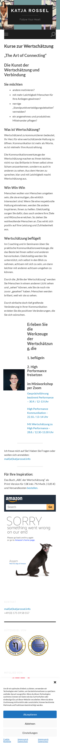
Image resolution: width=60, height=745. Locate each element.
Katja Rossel (30, 10)
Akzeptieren (30, 714)
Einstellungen (30, 732)
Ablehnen (30, 723)
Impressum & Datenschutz (23, 740)
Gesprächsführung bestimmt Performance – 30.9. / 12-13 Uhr (40, 397)
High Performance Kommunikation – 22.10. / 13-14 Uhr (37, 412)
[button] (55, 682)
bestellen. (32, 487)
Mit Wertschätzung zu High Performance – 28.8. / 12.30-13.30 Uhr (40, 428)
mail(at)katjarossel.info (17, 458)
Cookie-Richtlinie (7, 740)
